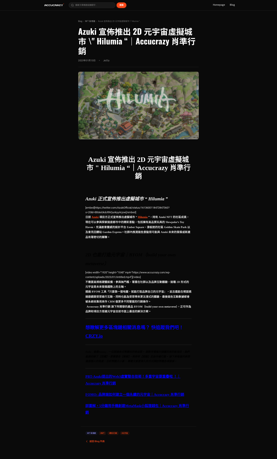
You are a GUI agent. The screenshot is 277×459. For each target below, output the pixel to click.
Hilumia (143, 217)
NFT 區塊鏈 (90, 21)
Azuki (95, 217)
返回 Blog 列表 (97, 441)
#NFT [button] (102, 433)
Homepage (219, 4)
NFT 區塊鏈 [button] (91, 433)
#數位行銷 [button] (113, 433)
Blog (232, 4)
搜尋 (121, 5)
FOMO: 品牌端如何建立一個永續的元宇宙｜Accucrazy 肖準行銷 (134, 394)
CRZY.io (94, 335)
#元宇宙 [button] (125, 433)
